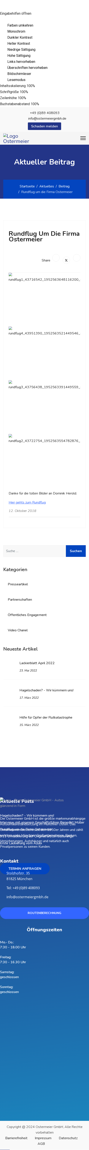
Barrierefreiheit (16, 1138)
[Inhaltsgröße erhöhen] (43, 86)
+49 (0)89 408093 (45, 113)
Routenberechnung (44, 913)
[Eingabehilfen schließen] (10, 19)
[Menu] (83, 138)
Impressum (43, 1138)
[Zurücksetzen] (3, 19)
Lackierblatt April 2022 (37, 667)
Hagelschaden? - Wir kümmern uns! (46, 694)
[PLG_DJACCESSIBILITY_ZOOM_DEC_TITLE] (38, 86)
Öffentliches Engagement (27, 615)
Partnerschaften (20, 599)
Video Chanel (18, 630)
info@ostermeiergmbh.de (47, 118)
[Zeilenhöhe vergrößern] (35, 98)
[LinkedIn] (76, 257)
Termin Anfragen (24, 868)
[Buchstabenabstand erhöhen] (48, 104)
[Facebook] (56, 257)
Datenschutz (68, 1138)
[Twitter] (66, 260)
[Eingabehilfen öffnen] (6, 5)
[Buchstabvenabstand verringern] (42, 104)
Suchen (76, 551)
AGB (41, 1143)
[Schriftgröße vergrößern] (37, 92)
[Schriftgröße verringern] (31, 92)
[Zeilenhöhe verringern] (29, 98)
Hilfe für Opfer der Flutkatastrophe (45, 721)
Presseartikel (18, 584)
